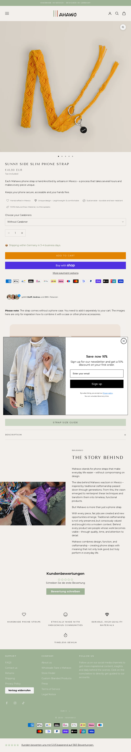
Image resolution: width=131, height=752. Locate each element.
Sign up (97, 384)
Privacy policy (108, 393)
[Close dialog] (124, 341)
